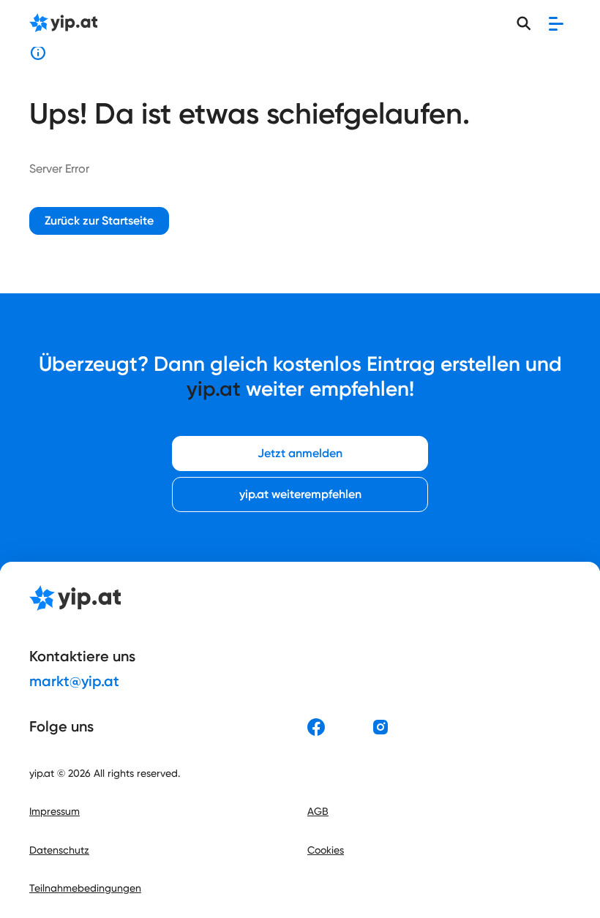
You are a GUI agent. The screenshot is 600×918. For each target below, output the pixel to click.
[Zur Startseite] (63, 23)
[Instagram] (380, 727)
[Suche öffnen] (524, 23)
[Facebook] (316, 727)
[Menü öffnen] (556, 23)
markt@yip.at (74, 681)
